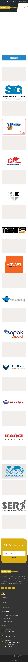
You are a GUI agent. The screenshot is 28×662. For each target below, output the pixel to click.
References (6, 607)
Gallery (4, 605)
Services (5, 600)
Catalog (5, 602)
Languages (23, 1)
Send (14, 557)
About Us (5, 597)
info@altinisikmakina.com (12, 637)
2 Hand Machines (7, 621)
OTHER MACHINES (7, 618)
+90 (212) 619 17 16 (10, 631)
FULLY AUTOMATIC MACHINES (11, 616)
